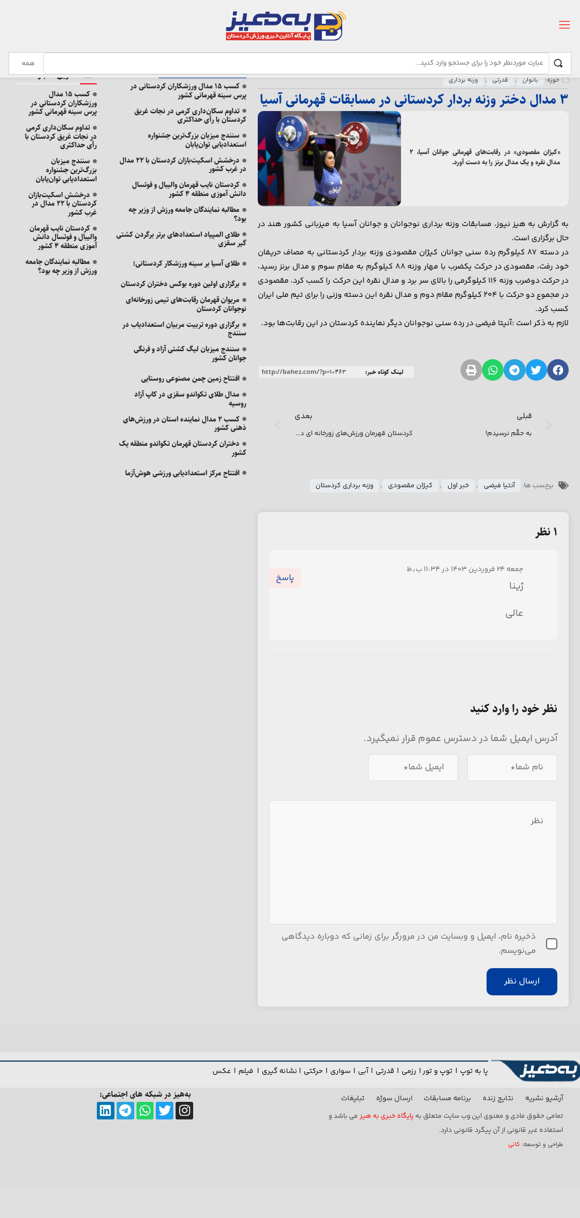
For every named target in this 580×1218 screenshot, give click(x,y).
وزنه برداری (463, 80)
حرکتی (313, 1071)
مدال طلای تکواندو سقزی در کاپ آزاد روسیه (190, 399)
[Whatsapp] (145, 1110)
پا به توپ (474, 1071)
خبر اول (458, 485)
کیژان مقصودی (410, 485)
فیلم (246, 1071)
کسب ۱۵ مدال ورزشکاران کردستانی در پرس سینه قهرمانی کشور (188, 90)
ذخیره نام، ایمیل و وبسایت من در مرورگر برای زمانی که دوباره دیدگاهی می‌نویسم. (409, 943)
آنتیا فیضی (499, 485)
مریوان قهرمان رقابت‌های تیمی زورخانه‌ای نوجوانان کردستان (186, 304)
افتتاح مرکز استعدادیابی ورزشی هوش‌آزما (182, 473)
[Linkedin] (105, 1110)
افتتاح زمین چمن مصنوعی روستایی (190, 378)
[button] (558, 370)
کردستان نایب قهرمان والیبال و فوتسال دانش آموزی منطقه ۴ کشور (189, 189)
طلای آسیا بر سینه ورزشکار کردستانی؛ (186, 263)
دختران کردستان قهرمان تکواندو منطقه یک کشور (182, 448)
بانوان (530, 80)
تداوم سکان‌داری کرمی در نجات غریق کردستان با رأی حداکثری (190, 115)
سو (345, 1071)
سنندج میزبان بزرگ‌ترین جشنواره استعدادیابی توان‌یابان (197, 140)
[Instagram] (184, 1110)
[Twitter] (164, 1110)
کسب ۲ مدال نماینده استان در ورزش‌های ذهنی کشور (184, 424)
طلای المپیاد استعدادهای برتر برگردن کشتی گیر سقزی (181, 239)
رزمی (409, 1071)
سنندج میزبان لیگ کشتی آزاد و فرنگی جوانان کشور (190, 353)
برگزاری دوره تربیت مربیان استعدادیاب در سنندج (184, 329)
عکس (221, 1071)
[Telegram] (125, 1110)
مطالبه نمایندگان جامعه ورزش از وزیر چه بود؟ (187, 214)
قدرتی (500, 80)
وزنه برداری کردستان (344, 485)
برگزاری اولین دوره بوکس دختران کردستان (180, 283)
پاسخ (285, 578)
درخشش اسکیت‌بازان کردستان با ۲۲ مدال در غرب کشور (183, 165)
